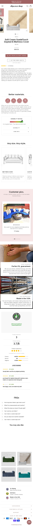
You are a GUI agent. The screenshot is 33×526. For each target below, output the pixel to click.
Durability (16, 127)
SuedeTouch (28, 68)
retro (19, 71)
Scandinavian (4, 73)
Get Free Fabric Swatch (17, 60)
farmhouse (21, 73)
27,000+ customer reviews (16, 494)
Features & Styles (16, 509)
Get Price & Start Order (17, 55)
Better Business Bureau (15, 490)
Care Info (16, 131)
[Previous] (2, 165)
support (16, 512)
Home (16, 36)
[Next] (31, 165)
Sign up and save (16, 515)
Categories (16, 505)
